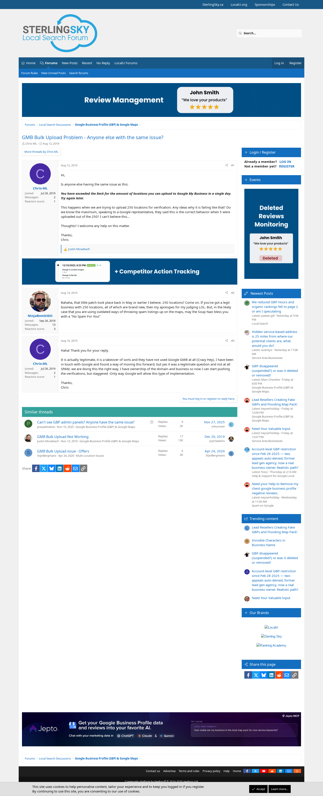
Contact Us (291, 4)
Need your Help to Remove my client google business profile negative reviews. (275, 488)
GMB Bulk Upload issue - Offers (63, 451)
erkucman (218, 426)
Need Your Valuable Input (271, 428)
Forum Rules (29, 73)
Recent (87, 63)
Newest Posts (261, 293)
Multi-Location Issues (90, 456)
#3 (232, 341)
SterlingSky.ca (212, 4)
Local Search (260, 323)
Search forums (78, 73)
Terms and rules (189, 771)
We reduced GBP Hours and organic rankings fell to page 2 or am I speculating (275, 306)
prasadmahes (46, 427)
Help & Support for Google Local (273, 476)
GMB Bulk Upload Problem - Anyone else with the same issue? (92, 137)
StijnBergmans (46, 456)
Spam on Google (263, 505)
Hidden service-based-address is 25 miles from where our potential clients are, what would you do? (274, 338)
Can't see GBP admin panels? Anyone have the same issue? (85, 422)
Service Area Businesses (267, 358)
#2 (232, 293)
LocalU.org (239, 4)
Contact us (153, 771)
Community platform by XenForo (161, 781)
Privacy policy (211, 771)
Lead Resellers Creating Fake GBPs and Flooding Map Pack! (274, 401)
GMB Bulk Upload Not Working (63, 436)
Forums (51, 63)
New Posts (70, 63)
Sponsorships (265, 4)
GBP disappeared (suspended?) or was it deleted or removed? (275, 370)
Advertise (169, 771)
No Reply (103, 63)
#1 (232, 165)
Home (30, 63)
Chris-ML (31, 143)
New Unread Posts (53, 73)
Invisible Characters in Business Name (268, 542)
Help (226, 771)
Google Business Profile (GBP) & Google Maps (105, 427)
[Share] (227, 165)
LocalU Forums (125, 63)
